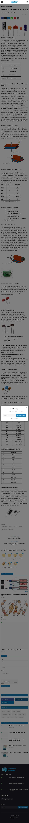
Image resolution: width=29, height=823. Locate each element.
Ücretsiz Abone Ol (21, 415)
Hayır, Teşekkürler (14, 418)
